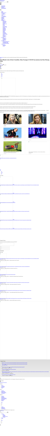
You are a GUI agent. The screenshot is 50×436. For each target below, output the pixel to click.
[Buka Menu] (0, 4)
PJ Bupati (2, 390)
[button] (7, 2)
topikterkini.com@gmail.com (3, 382)
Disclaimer (2, 396)
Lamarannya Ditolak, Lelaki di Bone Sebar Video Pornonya (9, 369)
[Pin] (1, 76)
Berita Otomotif (3, 6)
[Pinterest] (1, 403)
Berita (13, 184)
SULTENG (2, 387)
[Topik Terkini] (2, 410)
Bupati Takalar (3, 391)
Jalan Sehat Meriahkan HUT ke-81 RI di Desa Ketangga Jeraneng (7, 202)
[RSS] (1, 405)
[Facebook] (1, 73)
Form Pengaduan (3, 408)
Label (2, 417)
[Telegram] (1, 75)
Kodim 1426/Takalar (3, 392)
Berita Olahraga (3, 5)
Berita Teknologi (3, 7)
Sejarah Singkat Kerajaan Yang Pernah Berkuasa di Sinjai (8, 374)
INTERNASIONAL (5, 416)
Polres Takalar (3, 393)
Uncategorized (3, 386)
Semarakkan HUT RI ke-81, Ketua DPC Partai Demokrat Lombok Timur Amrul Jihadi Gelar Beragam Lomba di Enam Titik (14, 211)
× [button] (0, 411)
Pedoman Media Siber (4, 398)
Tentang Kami (3, 407)
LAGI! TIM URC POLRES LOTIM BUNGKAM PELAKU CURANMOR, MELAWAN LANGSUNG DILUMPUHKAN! (15, 193)
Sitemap (2, 400)
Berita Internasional (3, 8)
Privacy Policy (3, 399)
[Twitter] (1, 74)
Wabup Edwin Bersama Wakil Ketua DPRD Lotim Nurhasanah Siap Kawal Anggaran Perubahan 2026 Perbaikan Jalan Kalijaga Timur (15, 298)
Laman (2, 418)
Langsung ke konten (2, 0)
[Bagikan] (0, 68)
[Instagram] (1, 422)
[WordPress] (1, 404)
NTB (2, 385)
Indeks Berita (3, 397)
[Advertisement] (22, 52)
